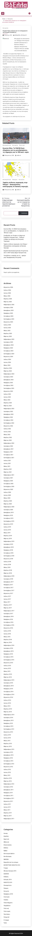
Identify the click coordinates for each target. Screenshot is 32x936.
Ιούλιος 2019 (7, 527)
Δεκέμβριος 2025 (9, 310)
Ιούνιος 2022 (7, 431)
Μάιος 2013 (7, 740)
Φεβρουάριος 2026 (9, 304)
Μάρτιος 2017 (8, 608)
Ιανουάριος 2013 (8, 752)
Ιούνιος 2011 (7, 807)
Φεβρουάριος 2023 (9, 408)
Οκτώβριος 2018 (8, 553)
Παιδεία (6, 900)
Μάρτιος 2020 (8, 504)
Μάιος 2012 (7, 775)
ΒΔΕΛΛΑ (6, 859)
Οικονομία (6, 897)
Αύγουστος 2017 (8, 593)
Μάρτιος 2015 (8, 677)
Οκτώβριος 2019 (8, 518)
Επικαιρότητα (7, 145)
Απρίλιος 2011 (8, 813)
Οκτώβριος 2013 (8, 726)
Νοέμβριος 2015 (8, 654)
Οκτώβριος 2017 (8, 587)
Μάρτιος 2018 (8, 573)
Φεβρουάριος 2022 (9, 443)
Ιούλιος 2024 (7, 359)
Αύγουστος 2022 (8, 426)
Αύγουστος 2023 (8, 391)
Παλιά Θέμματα (8, 902)
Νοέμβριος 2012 (8, 758)
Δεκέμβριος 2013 (9, 720)
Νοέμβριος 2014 (8, 688)
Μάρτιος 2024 (8, 371)
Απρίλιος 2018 (8, 570)
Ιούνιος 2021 (7, 463)
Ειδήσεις (6, 876)
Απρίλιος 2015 (8, 674)
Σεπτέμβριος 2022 (9, 423)
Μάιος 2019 (7, 532)
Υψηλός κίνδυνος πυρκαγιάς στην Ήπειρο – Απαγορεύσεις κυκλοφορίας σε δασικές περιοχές (15, 184)
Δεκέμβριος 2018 (9, 547)
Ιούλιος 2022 (7, 429)
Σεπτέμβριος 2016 (9, 625)
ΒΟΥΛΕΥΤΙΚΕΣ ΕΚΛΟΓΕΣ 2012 (12, 865)
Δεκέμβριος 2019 (9, 512)
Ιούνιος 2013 (7, 738)
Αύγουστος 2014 (8, 697)
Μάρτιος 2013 (8, 746)
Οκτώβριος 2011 (8, 795)
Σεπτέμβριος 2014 (9, 694)
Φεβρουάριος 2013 (9, 749)
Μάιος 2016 (7, 636)
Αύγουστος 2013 (8, 732)
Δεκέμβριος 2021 (9, 449)
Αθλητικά (6, 842)
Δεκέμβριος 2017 (9, 582)
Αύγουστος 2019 (8, 524)
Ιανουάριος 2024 (8, 377)
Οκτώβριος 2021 (8, 454)
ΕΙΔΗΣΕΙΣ (6, 874)
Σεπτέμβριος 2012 (9, 764)
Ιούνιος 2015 (7, 668)
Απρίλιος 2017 (8, 605)
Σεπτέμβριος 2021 (9, 457)
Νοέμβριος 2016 (8, 619)
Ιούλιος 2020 (7, 492)
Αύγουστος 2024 (8, 356)
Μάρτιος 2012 (8, 781)
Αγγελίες (6, 836)
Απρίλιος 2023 (8, 403)
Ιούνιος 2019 (7, 530)
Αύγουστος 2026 (8, 287)
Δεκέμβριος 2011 (9, 790)
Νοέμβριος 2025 (8, 313)
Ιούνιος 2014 (7, 703)
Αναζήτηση (24, 213)
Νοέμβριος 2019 (8, 515)
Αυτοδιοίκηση (7, 856)
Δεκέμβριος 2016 (9, 616)
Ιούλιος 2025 (7, 325)
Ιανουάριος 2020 (8, 509)
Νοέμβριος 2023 (8, 382)
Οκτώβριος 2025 (8, 316)
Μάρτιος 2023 (8, 405)
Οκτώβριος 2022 (8, 420)
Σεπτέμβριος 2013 (9, 729)
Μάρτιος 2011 (8, 815)
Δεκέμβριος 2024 (9, 345)
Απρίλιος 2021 (8, 469)
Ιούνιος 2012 (7, 772)
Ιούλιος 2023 (7, 394)
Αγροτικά (6, 839)
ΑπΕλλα (6, 848)
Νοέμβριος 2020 (8, 481)
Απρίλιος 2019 (8, 535)
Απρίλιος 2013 (8, 743)
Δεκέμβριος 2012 (9, 755)
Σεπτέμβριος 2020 (9, 486)
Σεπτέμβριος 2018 (9, 556)
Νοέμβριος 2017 (8, 584)
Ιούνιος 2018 (7, 564)
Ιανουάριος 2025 (8, 342)
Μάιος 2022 (7, 434)
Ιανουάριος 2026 (8, 307)
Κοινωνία (5, 28)
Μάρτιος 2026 (8, 301)
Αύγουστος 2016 (8, 628)
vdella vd (19, 155)
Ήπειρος (14, 179)
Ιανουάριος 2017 (8, 613)
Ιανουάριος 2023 (8, 411)
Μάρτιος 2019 (8, 538)
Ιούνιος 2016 (7, 634)
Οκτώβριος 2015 (8, 657)
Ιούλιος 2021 (7, 460)
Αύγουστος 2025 (8, 322)
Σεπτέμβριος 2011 (9, 798)
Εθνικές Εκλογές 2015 (10, 871)
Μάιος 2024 (7, 365)
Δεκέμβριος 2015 (9, 651)
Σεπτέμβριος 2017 (9, 590)
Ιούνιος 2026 (7, 293)
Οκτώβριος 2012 (8, 761)
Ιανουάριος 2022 (8, 446)
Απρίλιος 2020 (8, 501)
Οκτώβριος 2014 (8, 691)
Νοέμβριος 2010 (8, 894)
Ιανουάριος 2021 (8, 478)
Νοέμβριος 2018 (8, 550)
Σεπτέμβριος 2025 (9, 319)
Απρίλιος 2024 (8, 368)
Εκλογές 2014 (7, 879)
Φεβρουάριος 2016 (9, 645)
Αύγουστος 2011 (8, 801)
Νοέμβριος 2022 (8, 417)
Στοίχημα (6, 920)
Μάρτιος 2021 (8, 472)
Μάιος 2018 (7, 567)
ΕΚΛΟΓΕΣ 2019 (8, 882)
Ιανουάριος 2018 (8, 579)
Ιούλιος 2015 (7, 665)
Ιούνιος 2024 (7, 362)
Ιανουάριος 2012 (8, 787)
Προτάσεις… (7, 914)
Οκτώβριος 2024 (8, 351)
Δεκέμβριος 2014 (9, 686)
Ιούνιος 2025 (7, 327)
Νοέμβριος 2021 (8, 452)
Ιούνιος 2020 (7, 495)
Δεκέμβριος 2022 (9, 414)
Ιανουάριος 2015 (8, 683)
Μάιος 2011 (7, 810)
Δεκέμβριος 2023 (9, 379)
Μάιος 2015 (7, 671)
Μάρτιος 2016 (8, 642)
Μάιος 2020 (7, 498)
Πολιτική (22, 145)
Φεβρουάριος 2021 (9, 475)
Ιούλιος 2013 (7, 735)
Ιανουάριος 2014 (8, 717)
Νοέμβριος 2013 (8, 723)
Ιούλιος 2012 (7, 769)
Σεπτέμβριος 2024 (9, 353)
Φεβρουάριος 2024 (9, 374)
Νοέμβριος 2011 (8, 792)
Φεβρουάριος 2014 (9, 714)
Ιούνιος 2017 (7, 599)
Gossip (6, 833)
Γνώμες (6, 868)
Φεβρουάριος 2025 (9, 339)
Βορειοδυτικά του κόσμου (11, 862)
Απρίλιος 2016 (8, 639)
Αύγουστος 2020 (8, 489)
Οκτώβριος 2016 (8, 622)
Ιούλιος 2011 (7, 804)
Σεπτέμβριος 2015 (9, 660)
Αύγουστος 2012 (8, 766)
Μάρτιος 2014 (8, 711)
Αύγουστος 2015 (8, 662)
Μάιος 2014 (7, 706)
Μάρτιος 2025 (8, 336)
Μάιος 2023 (7, 400)
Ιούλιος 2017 (7, 596)
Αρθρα (5, 850)
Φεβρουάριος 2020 (9, 507)
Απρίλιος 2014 (8, 709)
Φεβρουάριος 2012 (9, 784)
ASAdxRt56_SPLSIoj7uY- (21, 35)
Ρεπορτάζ (6, 917)
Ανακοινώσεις (8, 845)
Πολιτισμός (7, 911)
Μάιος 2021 (7, 466)
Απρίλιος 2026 (8, 299)
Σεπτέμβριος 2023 (9, 388)
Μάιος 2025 (7, 330)
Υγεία (5, 923)
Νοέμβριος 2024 (8, 348)
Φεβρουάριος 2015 (9, 680)
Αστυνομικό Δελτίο (9, 853)
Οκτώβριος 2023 (8, 385)
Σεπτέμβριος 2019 (9, 521)
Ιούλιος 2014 (7, 700)
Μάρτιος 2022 (8, 440)
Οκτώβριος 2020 (8, 483)
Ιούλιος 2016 (7, 631)
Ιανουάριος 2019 (8, 544)
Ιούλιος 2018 (7, 561)
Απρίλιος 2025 (8, 333)
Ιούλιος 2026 (7, 290)
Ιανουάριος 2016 (8, 648)
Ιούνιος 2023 (7, 397)
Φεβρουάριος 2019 (9, 541)
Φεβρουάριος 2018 (9, 576)
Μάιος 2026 (7, 296)
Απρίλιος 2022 (8, 437)
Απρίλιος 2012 (8, 778)
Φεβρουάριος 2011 (9, 818)
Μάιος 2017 (7, 602)
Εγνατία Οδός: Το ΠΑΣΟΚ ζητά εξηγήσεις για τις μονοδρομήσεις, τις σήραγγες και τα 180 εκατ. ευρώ (16, 150)
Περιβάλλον (7, 905)
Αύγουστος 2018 (8, 558)
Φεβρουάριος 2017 (9, 610)
